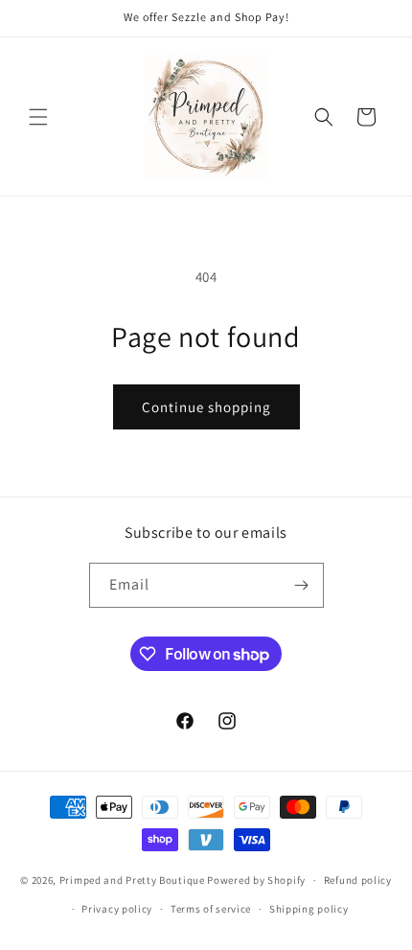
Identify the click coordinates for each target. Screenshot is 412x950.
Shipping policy (309, 908)
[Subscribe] (302, 585)
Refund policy (358, 880)
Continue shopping (206, 407)
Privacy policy (116, 908)
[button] (38, 117)
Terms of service (211, 908)
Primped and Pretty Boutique (132, 880)
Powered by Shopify (256, 880)
